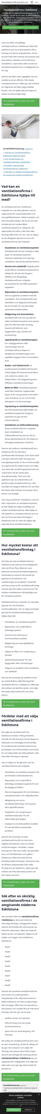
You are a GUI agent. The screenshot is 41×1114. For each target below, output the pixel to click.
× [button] (39, 1094)
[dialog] (20, 1103)
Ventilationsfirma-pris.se (15, 2)
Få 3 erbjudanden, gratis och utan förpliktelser (20, 27)
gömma (29, 149)
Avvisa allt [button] (28, 1110)
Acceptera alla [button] (14, 1110)
